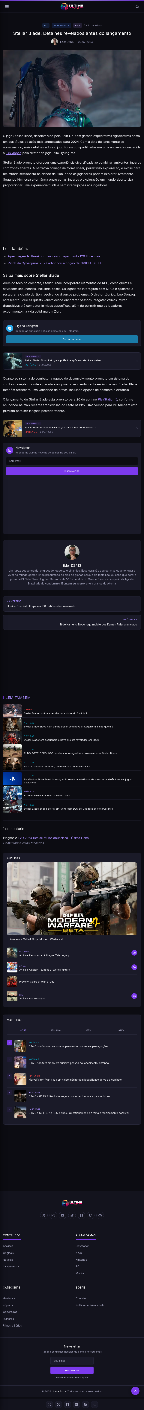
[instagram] (53, 1215)
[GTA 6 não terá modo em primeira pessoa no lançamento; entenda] (20, 1062)
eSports (8, 1305)
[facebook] (81, 1215)
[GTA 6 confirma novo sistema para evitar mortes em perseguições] (20, 1046)
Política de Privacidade (90, 1305)
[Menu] (6, 6)
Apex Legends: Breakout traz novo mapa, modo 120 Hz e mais (54, 256)
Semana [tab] (55, 1030)
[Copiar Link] (94, 1404)
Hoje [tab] (23, 1030)
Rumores (8, 1318)
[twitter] (44, 1215)
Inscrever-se (72, 471)
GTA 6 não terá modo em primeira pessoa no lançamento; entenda (69, 1063)
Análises (8, 1246)
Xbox (79, 1252)
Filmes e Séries (12, 1325)
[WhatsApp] (49, 1404)
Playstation (61, 25)
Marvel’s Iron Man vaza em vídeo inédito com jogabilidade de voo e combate (75, 1079)
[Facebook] (67, 1404)
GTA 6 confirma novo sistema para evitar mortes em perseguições (69, 1046)
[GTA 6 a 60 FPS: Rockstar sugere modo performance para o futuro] (20, 1096)
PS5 (77, 25)
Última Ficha (59, 1391)
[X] (58, 1404)
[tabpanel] (72, 1079)
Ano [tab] (121, 1030)
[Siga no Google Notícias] (85, 1404)
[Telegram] (76, 1404)
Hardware (9, 1298)
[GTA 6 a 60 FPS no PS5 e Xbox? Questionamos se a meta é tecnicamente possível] (20, 1112)
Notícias (8, 1259)
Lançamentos (11, 1266)
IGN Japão (13, 153)
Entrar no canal (72, 339)
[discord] (100, 1215)
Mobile (80, 1273)
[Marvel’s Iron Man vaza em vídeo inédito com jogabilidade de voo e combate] (20, 1079)
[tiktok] (72, 1215)
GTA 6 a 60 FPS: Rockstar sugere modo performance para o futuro (69, 1096)
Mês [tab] (88, 1030)
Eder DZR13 (67, 41)
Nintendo (81, 1259)
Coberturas (10, 1311)
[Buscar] (137, 6)
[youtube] (62, 1215)
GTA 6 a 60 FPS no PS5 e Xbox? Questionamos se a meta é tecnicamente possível (79, 1112)
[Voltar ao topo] (135, 1391)
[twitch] (90, 1215)
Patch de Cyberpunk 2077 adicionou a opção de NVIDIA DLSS (54, 263)
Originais (8, 1252)
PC (46, 25)
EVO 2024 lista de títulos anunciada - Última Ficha (53, 838)
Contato (81, 1298)
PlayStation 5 (107, 399)
